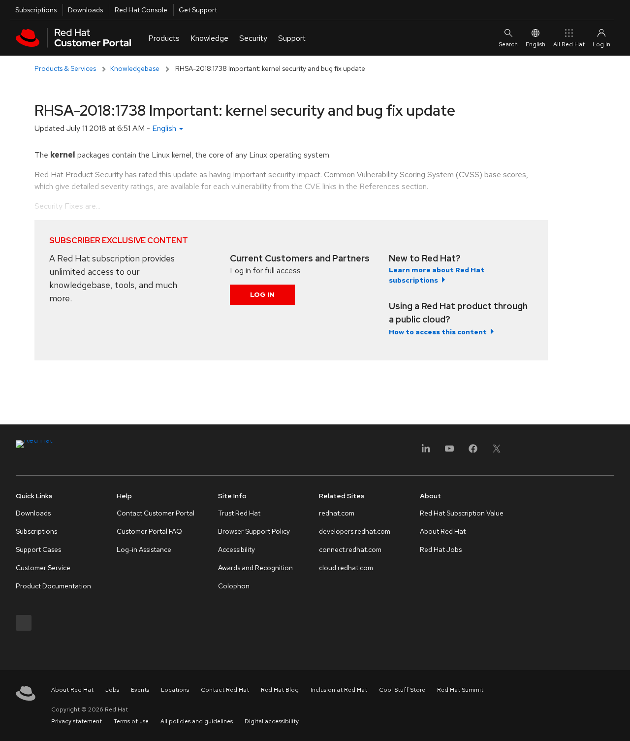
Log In (262, 294)
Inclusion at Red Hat (339, 690)
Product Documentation (53, 585)
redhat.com (336, 513)
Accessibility (236, 549)
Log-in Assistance (144, 549)
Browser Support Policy (254, 531)
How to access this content (438, 331)
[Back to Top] (619, 723)
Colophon (234, 585)
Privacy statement (76, 721)
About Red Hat (443, 531)
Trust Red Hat (239, 513)
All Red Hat (569, 44)
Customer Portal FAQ (149, 531)
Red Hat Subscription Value (462, 513)
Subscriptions (36, 9)
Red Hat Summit (460, 690)
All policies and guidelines (196, 721)
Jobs (112, 690)
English (535, 44)
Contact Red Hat (225, 690)
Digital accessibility (272, 721)
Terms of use (131, 721)
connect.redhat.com (350, 549)
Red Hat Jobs (441, 549)
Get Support (198, 9)
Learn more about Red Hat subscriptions (436, 275)
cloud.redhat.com (346, 567)
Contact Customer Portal (155, 513)
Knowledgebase (134, 68)
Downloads (85, 9)
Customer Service (43, 567)
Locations (175, 690)
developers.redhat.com (354, 531)
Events (140, 690)
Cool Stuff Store (402, 690)
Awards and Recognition (255, 567)
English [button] (165, 128)
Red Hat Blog (280, 690)
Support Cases (38, 549)
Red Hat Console (141, 9)
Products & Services (65, 68)
